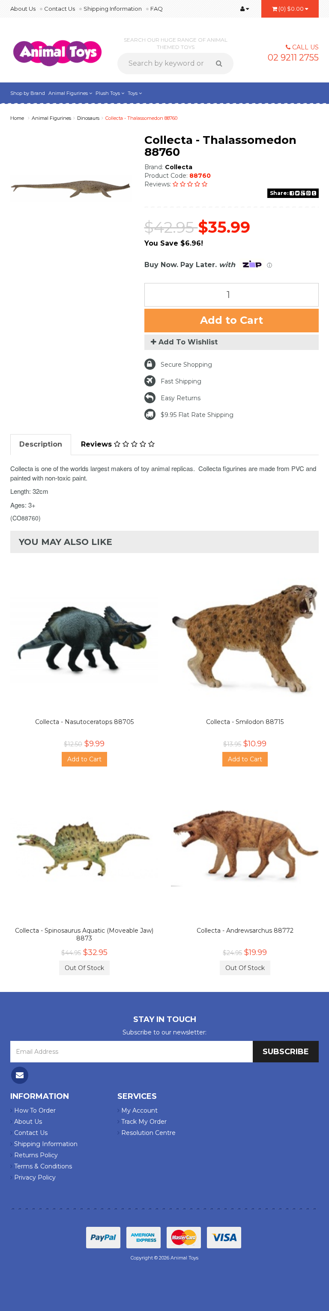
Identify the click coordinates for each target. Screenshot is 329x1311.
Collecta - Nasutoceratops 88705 (84, 722)
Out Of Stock (84, 968)
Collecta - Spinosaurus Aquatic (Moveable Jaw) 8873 (84, 934)
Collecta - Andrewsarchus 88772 (245, 930)
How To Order (34, 1110)
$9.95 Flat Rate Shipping (197, 415)
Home (17, 118)
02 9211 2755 (293, 57)
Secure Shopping (186, 364)
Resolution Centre (148, 1133)
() (291, 8)
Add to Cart (231, 320)
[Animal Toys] (57, 48)
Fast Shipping (181, 381)
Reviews (97, 444)
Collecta (178, 167)
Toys (133, 93)
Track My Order (143, 1121)
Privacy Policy (34, 1177)
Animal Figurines (68, 93)
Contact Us (59, 8)
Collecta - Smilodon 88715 (245, 722)
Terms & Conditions (42, 1166)
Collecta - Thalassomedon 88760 (141, 118)
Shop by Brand (27, 93)
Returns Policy (35, 1155)
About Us (23, 8)
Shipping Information (113, 8)
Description (40, 444)
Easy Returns (180, 398)
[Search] (222, 63)
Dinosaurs (88, 118)
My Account (139, 1110)
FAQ (156, 8)
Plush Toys (108, 93)
